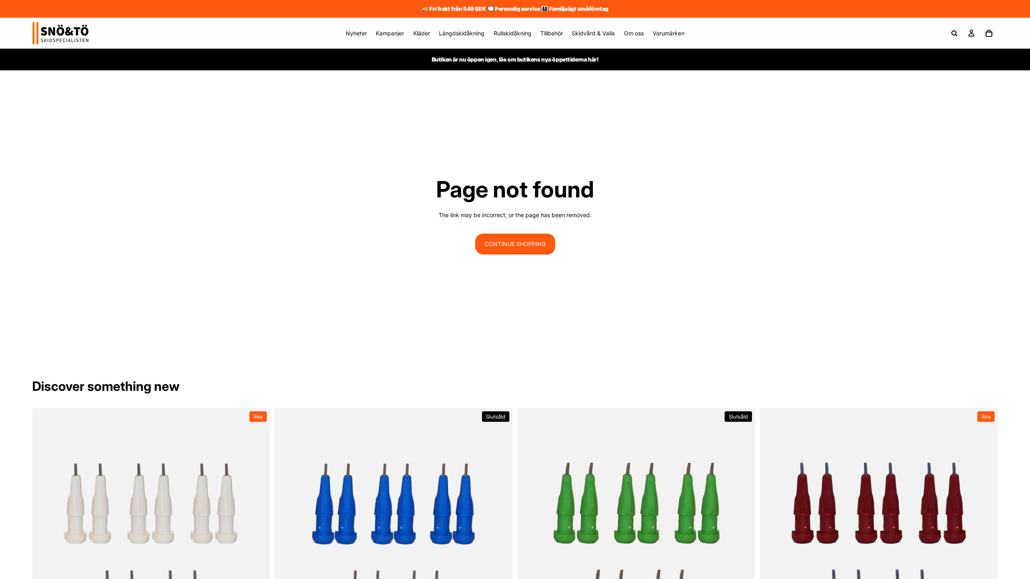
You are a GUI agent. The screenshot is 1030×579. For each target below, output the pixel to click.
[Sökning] (954, 33)
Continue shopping (515, 243)
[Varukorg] (989, 33)
